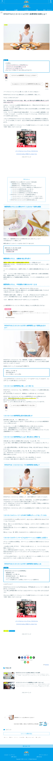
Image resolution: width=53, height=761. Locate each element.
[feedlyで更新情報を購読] (25, 662)
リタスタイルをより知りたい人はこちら (26, 154)
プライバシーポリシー (43, 754)
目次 (24, 179)
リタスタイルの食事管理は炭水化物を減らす (22, 191)
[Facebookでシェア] (22, 657)
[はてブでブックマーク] (25, 657)
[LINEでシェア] (31, 657)
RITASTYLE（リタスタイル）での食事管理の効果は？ (23, 194)
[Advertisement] (26, 19)
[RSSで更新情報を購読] (28, 662)
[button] (34, 657)
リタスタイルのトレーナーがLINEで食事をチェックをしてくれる (27, 196)
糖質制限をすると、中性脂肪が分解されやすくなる (24, 185)
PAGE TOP (27, 746)
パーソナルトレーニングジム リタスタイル (26, 151)
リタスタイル (12, 630)
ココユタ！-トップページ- (9, 754)
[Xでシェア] (19, 657)
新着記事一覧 (26, 754)
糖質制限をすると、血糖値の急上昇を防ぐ (22, 183)
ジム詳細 (6, 630)
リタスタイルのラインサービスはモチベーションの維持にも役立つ (27, 198)
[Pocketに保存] (28, 657)
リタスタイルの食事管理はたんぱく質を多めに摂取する (25, 192)
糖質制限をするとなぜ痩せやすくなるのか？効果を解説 (24, 182)
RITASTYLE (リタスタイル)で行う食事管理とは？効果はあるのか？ (26, 187)
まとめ (24, 199)
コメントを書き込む (26, 733)
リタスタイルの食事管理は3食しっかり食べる (22, 189)
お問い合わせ (13, 756)
